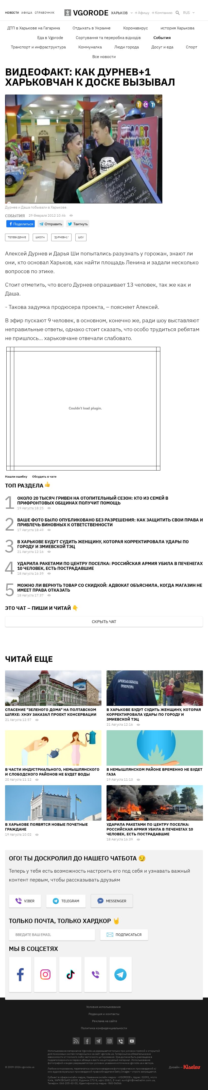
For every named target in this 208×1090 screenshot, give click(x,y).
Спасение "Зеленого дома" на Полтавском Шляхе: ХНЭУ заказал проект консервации (50, 712)
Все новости (104, 56)
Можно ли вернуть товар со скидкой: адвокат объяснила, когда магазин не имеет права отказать (109, 587)
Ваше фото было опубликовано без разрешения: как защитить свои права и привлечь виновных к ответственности (110, 522)
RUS (186, 12)
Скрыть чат (104, 621)
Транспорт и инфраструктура (38, 46)
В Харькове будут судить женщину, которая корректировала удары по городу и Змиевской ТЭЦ (103, 544)
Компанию (163, 12)
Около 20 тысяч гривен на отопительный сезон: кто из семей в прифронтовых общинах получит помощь (92, 500)
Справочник (44, 12)
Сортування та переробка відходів (108, 37)
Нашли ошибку (16, 476)
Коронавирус (135, 27)
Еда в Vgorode (50, 37)
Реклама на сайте (104, 1021)
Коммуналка (90, 46)
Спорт (191, 46)
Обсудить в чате (44, 476)
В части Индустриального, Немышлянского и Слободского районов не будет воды (52, 772)
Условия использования (103, 1007)
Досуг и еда (162, 46)
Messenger (116, 901)
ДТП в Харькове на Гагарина (33, 27)
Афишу (143, 12)
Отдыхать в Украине (92, 27)
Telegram (70, 901)
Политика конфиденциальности (104, 1028)
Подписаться (129, 934)
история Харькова (177, 27)
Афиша (26, 12)
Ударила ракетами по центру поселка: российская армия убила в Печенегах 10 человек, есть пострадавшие (110, 566)
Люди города (126, 46)
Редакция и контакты (104, 1014)
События (162, 37)
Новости (12, 12)
